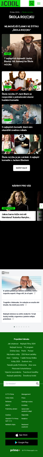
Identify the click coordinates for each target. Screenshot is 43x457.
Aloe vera (32, 365)
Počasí (30, 351)
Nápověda (25, 415)
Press (23, 398)
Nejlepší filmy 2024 (27, 344)
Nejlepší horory (16, 347)
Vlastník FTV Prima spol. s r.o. (11, 420)
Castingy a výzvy (27, 401)
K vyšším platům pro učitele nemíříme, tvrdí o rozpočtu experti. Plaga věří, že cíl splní (20, 292)
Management (26, 394)
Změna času (15, 351)
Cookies (8, 415)
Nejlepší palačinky (14, 376)
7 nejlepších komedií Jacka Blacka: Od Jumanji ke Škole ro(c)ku (18, 61)
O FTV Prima (9, 394)
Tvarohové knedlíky (30, 372)
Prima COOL (15, 12)
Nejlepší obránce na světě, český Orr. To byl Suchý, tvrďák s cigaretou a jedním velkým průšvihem (19, 316)
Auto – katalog (13, 358)
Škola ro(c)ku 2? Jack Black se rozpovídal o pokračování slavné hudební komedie (17, 97)
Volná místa (9, 398)
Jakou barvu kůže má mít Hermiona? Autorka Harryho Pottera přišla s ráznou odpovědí (15, 216)
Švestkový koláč (29, 376)
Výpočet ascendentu (13, 372)
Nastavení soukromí (25, 426)
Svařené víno (27, 361)
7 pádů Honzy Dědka (28, 358)
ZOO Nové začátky (29, 354)
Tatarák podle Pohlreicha (17, 365)
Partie (23, 351)
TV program (28, 347)
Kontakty (24, 405)
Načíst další (21, 168)
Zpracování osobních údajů (27, 410)
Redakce (24, 418)
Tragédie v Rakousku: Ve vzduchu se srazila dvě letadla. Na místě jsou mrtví (21, 303)
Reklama (8, 401)
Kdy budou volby (13, 354)
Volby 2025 (15, 361)
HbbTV (7, 405)
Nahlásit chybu (10, 424)
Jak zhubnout (13, 344)
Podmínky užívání (11, 409)
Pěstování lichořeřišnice (21, 369)
